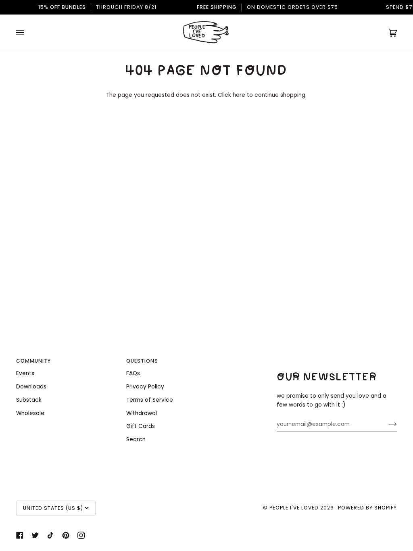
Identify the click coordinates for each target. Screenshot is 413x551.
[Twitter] (35, 535)
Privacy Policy (145, 386)
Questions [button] (142, 360)
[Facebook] (19, 535)
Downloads (31, 386)
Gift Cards (140, 426)
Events (25, 373)
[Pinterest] (65, 535)
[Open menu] (28, 33)
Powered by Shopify (367, 507)
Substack (29, 400)
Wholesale (30, 413)
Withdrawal (141, 413)
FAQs (133, 373)
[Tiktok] (50, 535)
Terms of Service (149, 400)
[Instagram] (81, 535)
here (239, 95)
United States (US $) (53, 508)
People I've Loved (294, 507)
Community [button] (33, 360)
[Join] (386, 424)
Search (136, 439)
